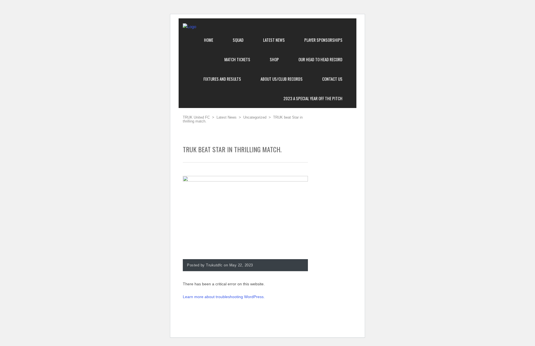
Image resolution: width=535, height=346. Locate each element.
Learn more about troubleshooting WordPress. (224, 297)
